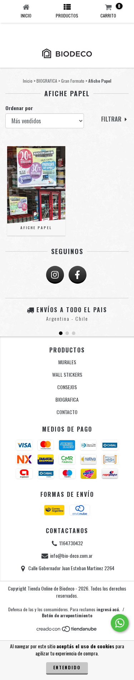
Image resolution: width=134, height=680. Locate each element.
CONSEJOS (67, 387)
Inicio (28, 81)
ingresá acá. (108, 609)
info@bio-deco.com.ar (71, 555)
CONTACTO (67, 412)
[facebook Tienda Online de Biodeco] (77, 275)
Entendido (67, 667)
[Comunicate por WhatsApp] (120, 623)
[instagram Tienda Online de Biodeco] (55, 275)
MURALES (67, 362)
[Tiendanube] (67, 630)
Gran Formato (72, 81)
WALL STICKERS (67, 374)
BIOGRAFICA (46, 81)
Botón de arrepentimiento (67, 615)
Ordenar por (19, 108)
